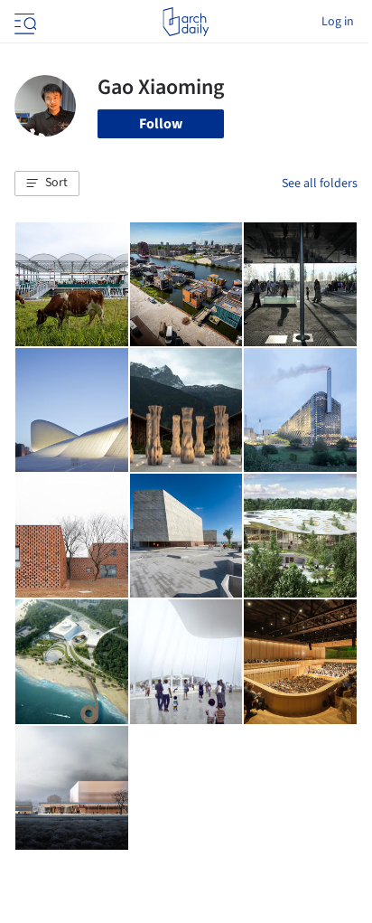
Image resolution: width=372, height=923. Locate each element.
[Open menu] (23, 21)
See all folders (320, 183)
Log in (337, 21)
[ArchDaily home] (186, 21)
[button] (46, 183)
